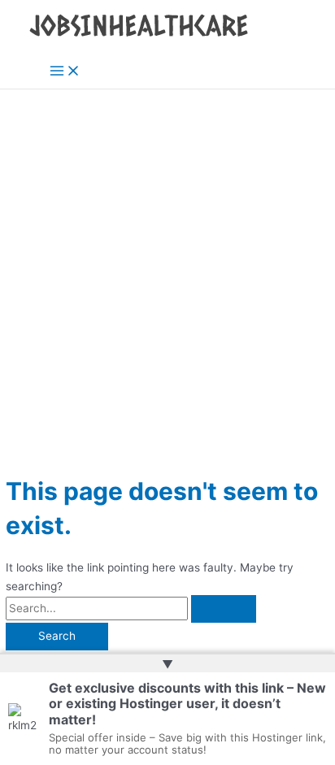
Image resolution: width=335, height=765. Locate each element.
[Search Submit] (223, 609)
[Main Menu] (65, 71)
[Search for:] (131, 608)
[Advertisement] (167, 265)
